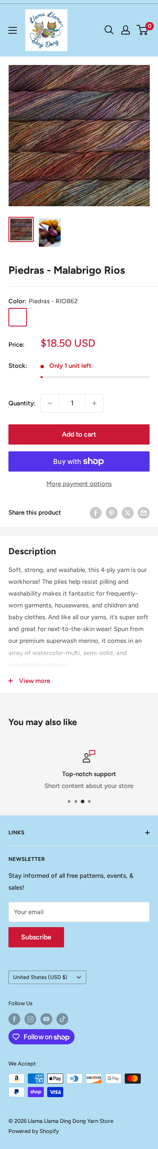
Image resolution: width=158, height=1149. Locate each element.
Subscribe (36, 937)
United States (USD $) (40, 977)
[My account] (125, 30)
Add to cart (79, 434)
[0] (142, 30)
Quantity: (21, 403)
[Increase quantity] (94, 403)
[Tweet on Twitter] (128, 513)
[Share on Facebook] (96, 513)
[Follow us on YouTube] (46, 1019)
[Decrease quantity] (50, 403)
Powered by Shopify (33, 1131)
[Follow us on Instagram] (30, 1019)
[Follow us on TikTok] (62, 1019)
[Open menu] (12, 30)
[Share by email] (144, 513)
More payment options (79, 484)
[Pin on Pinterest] (112, 513)
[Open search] (109, 30)
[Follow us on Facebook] (14, 1019)
